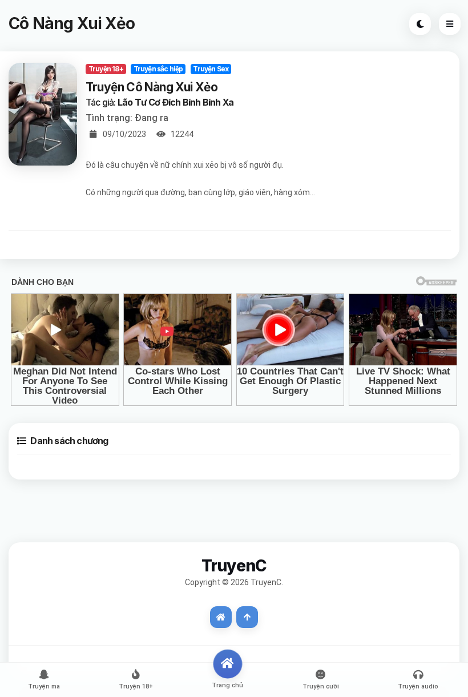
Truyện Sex (210, 69)
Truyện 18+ (105, 69)
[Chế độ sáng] (420, 24)
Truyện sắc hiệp (158, 69)
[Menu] (450, 24)
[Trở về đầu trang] (247, 617)
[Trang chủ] (221, 617)
